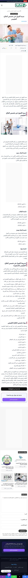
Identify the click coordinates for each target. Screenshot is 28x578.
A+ (15, 48)
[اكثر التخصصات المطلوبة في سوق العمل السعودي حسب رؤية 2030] (7, 477)
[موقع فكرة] (20, 5)
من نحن (11, 570)
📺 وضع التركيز (23, 50)
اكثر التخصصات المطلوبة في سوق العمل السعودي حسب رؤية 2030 (7, 485)
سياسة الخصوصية (8, 567)
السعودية (21, 254)
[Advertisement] (14, 74)
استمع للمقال (23, 48)
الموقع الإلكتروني (24, 525)
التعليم (15, 11)
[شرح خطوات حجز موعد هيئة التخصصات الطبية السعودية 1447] (21, 477)
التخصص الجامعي (10, 11)
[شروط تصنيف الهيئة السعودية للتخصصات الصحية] (21, 458)
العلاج (9, 235)
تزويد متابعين (20, 567)
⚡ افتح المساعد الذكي (14, 550)
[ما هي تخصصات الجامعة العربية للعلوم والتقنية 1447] (7, 460)
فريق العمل (16, 570)
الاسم (25, 513)
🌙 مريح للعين (4, 48)
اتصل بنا (15, 567)
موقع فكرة (20, 558)
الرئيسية (18, 11)
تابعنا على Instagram (14, 389)
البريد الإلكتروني (24, 519)
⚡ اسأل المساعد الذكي (14, 399)
